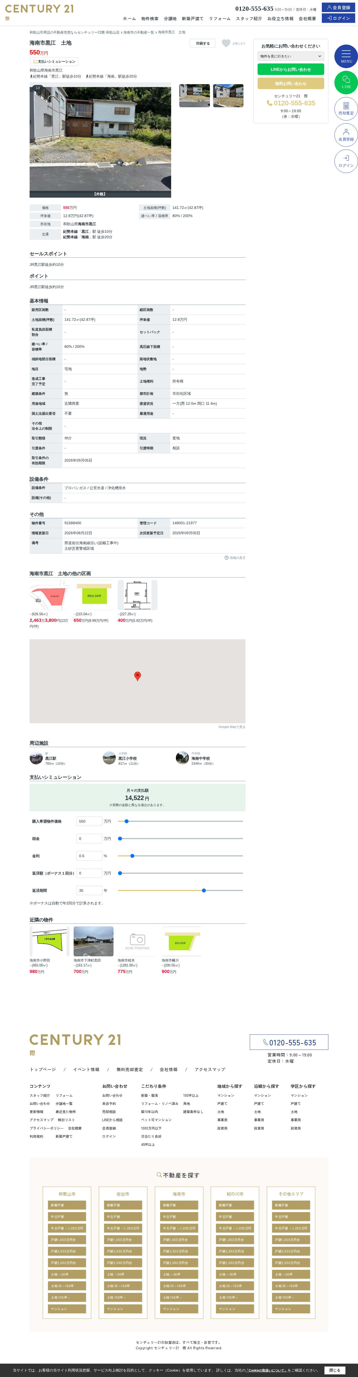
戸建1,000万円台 (63, 1239)
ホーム (129, 18)
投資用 (222, 1128)
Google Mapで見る (232, 727)
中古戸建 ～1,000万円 (67, 1228)
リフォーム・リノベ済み (159, 1103)
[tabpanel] (212, 95)
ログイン (341, 18)
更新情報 (36, 1111)
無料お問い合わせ (291, 83)
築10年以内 (149, 1111)
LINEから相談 (112, 1119)
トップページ (43, 1069)
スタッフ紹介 (249, 18)
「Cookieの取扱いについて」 (267, 1370)
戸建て (222, 1103)
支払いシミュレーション (56, 61)
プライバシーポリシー (47, 1128)
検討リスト (66, 1119)
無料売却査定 (130, 1069)
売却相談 (109, 1111)
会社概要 (307, 18)
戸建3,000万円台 (63, 1262)
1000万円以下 (151, 1128)
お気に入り (239, 43)
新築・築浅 (149, 1095)
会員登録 (341, 7)
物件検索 (150, 18)
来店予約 (109, 1103)
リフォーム (220, 18)
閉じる (334, 1370)
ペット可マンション (156, 1119)
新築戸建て (193, 18)
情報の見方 (238, 558)
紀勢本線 (70, 231)
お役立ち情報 (280, 18)
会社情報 (168, 1069)
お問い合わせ (40, 1103)
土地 (220, 1111)
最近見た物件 (66, 1111)
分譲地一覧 (64, 1103)
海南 (85, 237)
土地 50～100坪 (62, 1285)
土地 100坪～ (60, 1297)
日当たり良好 (151, 1136)
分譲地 (170, 18)
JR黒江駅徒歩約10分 (47, 287)
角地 (186, 1103)
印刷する (203, 43)
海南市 (49, 70)
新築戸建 (57, 1205)
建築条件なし (193, 1111)
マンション (225, 1095)
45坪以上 (148, 1144)
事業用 (222, 1119)
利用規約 (36, 1136)
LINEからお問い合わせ (291, 69)
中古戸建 (57, 1216)
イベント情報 (86, 1069)
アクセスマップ (210, 1069)
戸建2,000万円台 (63, 1251)
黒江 (59, 70)
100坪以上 (191, 1095)
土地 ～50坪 (59, 1274)
